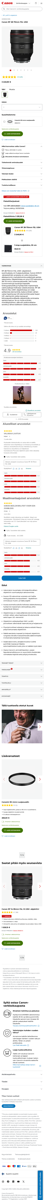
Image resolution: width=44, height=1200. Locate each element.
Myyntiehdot (7, 1154)
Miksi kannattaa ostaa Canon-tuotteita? (24, 1066)
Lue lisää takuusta (19, 1045)
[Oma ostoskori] (36, 3)
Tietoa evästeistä (8, 1159)
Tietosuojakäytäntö (22, 1154)
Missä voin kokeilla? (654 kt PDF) (14, 191)
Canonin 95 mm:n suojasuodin (25, 120)
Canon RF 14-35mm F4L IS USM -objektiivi (20, 909)
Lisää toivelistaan (9, 139)
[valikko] (41, 3)
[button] (10, 70)
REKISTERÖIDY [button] (9, 1106)
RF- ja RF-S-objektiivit (10, 15)
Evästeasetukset (24, 1159)
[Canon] (7, 3)
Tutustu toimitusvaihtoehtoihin (25, 1026)
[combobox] (22, 9)
